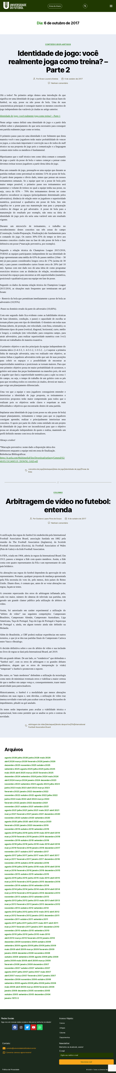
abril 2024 (9, 780)
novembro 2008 (42, 953)
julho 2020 (23, 821)
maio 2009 (10, 949)
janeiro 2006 (11, 990)
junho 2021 (33, 810)
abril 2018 (55, 844)
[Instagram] (21, 1027)
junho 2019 (33, 833)
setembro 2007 (42, 968)
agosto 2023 (42, 784)
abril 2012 (54, 912)
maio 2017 (44, 855)
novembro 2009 (29, 942)
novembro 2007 (12, 968)
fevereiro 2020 (12, 825)
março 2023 (44, 788)
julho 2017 (22, 855)
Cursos (62, 1023)
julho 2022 (52, 795)
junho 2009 (50, 945)
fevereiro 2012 (24, 915)
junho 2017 (33, 855)
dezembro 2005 (26, 990)
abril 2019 (55, 833)
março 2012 (10, 915)
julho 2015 (22, 878)
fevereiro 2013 (24, 904)
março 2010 (21, 938)
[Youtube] (33, 1027)
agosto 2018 (11, 844)
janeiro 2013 (38, 904)
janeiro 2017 (38, 859)
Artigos (62, 1028)
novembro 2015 (12, 874)
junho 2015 (33, 878)
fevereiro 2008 (12, 964)
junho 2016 (33, 866)
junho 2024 (41, 776)
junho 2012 (33, 912)
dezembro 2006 (13, 979)
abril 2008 (33, 960)
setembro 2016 (41, 863)
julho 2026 (23, 757)
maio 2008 (21, 960)
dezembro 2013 (52, 893)
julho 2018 (22, 844)
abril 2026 (9, 761)
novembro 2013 (12, 896)
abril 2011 (53, 923)
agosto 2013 (11, 900)
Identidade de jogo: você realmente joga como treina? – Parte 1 (30, 116)
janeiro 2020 (26, 825)
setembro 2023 (28, 784)
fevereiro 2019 (24, 836)
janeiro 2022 (26, 803)
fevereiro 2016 (24, 870)
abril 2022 (32, 799)
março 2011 (10, 927)
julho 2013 (22, 900)
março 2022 (43, 799)
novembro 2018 (12, 840)
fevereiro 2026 (35, 761)
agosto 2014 (11, 889)
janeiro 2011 (37, 927)
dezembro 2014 (52, 881)
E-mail (62, 1051)
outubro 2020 (27, 818)
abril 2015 (55, 878)
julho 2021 (22, 810)
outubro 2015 (27, 874)
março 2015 (10, 881)
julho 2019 (22, 833)
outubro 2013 (27, 896)
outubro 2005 (11, 994)
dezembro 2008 (26, 953)
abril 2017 (54, 855)
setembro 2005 (26, 994)
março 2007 (21, 975)
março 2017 (10, 859)
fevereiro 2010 (34, 938)
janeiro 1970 (11, 998)
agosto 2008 (41, 957)
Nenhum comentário (59, 83)
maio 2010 (45, 934)
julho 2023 (54, 784)
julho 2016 (22, 866)
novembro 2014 (12, 885)
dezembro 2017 (52, 848)
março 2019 (10, 836)
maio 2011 (43, 923)
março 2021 (10, 814)
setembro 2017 (41, 851)
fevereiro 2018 (24, 848)
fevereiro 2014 (24, 893)
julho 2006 (39, 983)
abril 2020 (34, 821)
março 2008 (44, 960)
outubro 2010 (27, 930)
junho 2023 (10, 788)
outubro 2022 (27, 795)
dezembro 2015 (52, 870)
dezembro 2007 (41, 964)
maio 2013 (44, 900)
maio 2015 (44, 878)
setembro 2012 (41, 908)
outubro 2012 (26, 908)
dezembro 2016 (52, 859)
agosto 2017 (11, 855)
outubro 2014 (27, 885)
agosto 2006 (26, 983)
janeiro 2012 (38, 915)
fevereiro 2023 (12, 791)
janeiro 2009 (11, 953)
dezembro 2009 (13, 942)
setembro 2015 (41, 874)
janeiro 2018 (38, 848)
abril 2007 (10, 975)
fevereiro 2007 (35, 975)
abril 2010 (9, 938)
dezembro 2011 (52, 915)
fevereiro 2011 (24, 927)
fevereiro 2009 (46, 949)
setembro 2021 (41, 806)
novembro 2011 (12, 919)
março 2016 (10, 870)
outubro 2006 (44, 979)
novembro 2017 (12, 851)
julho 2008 (53, 957)
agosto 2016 (11, 866)
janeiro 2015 (38, 881)
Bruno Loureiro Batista (49, 79)
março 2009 (33, 949)
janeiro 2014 (38, 893)
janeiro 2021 (38, 814)
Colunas (58, 493)
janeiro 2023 (26, 791)
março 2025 (32, 773)
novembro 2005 (42, 990)
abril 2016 (55, 866)
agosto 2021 (11, 810)
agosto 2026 (11, 757)
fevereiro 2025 (46, 773)
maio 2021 (44, 810)
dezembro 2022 (40, 791)
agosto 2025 (26, 769)
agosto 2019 (11, 833)
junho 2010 (33, 934)
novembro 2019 (12, 829)
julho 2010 (22, 934)
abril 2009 (21, 949)
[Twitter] (27, 1027)
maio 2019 (44, 833)
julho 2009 (39, 945)
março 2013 (10, 904)
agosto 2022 (40, 795)
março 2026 (21, 761)
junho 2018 (33, 844)
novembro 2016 (12, 863)
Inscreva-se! (86, 1062)
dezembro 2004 (43, 994)
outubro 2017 (26, 851)
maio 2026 (45, 757)
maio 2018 (44, 844)
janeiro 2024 (34, 780)
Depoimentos (64, 1037)
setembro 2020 (42, 818)
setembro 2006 (12, 983)
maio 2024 (53, 776)
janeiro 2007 (49, 975)
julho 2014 (22, 889)
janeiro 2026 (49, 761)
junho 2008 (10, 960)
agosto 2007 (11, 972)
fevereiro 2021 (24, 814)
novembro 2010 (12, 930)
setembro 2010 (42, 930)
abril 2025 (20, 773)
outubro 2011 (26, 919)
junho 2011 (32, 923)
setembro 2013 (41, 896)
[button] (55, 6)
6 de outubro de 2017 (74, 79)
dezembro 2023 (48, 780)
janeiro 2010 (49, 938)
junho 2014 (33, 889)
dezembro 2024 (12, 776)
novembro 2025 (28, 765)
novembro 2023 (12, 784)
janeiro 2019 (38, 836)
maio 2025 (10, 773)
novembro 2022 (12, 795)
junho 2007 (34, 972)
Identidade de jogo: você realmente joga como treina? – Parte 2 (58, 61)
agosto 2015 (11, 878)
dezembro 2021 (40, 803)
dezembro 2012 (52, 904)
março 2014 (10, 893)
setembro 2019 (41, 829)
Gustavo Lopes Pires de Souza (48, 518)
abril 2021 (54, 810)
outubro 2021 (26, 806)
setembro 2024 (28, 776)
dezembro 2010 (51, 927)
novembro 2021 (12, 806)
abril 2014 (55, 889)
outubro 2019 (27, 829)
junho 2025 (49, 769)
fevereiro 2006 (46, 987)
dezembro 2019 (40, 825)
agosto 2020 (11, 821)
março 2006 (33, 987)
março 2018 (10, 848)
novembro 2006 (29, 979)
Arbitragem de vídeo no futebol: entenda (58, 505)
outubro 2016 (27, 863)
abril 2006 (21, 987)
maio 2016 (44, 866)
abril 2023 (32, 788)
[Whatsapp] (40, 1027)
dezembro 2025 (12, 765)
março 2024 (21, 780)
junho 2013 (33, 900)
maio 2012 (44, 912)
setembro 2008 (26, 957)
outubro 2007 (27, 968)
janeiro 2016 (38, 870)
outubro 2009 (44, 942)
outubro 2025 (43, 765)
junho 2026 (33, 757)
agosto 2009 (26, 945)
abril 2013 (55, 900)
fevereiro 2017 (24, 859)
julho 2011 (22, 923)
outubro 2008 (11, 957)
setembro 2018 (41, 840)
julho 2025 (38, 769)
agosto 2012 (11, 912)
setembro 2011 (41, 919)
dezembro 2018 (52, 836)
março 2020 (45, 821)
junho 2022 (10, 799)
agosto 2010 (11, 934)
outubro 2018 (27, 840)
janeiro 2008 (26, 964)
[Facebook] (15, 1027)
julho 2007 (23, 972)
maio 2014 (44, 889)
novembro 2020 (12, 818)
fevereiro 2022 (12, 803)
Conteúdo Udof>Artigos (58, 44)
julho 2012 (22, 912)
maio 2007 (45, 972)
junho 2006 (50, 983)
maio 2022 (21, 799)
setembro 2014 (41, 885)
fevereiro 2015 (24, 881)
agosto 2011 (10, 923)
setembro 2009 (12, 945)
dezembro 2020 (52, 814)
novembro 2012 (12, 908)
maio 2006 (10, 987)
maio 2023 (21, 788)
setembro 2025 (12, 769)
